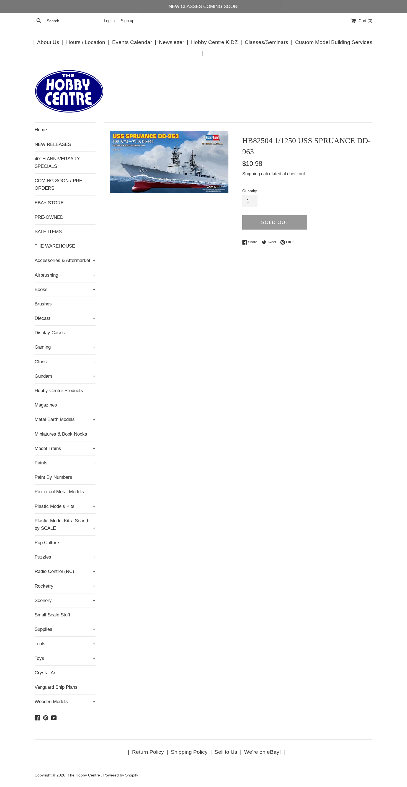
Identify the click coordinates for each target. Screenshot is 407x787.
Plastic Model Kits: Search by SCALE (65, 524)
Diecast (65, 318)
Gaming (65, 347)
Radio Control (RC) (65, 571)
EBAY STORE (49, 202)
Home (41, 129)
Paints (65, 462)
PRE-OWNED (49, 217)
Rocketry (65, 586)
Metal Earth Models (65, 419)
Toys (65, 658)
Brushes (43, 304)
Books (65, 289)
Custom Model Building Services (333, 42)
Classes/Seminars (266, 42)
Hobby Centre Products (59, 390)
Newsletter (171, 42)
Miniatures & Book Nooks (61, 434)
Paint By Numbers (53, 477)
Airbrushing (65, 275)
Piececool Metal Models (59, 491)
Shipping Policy (189, 752)
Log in (109, 20)
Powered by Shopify (120, 775)
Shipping (251, 173)
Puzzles (65, 557)
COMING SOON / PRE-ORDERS (59, 184)
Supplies (65, 629)
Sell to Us (226, 752)
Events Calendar (132, 42)
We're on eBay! (262, 752)
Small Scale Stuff (52, 615)
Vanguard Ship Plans (56, 687)
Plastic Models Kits (65, 506)
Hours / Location (85, 42)
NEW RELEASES (53, 144)
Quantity (249, 191)
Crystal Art (46, 672)
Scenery (65, 600)
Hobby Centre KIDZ (214, 42)
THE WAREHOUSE (55, 246)
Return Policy (148, 752)
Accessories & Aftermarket (65, 260)
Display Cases (50, 332)
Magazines (46, 405)
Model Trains (65, 448)
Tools (65, 643)
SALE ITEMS (48, 231)
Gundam (65, 376)
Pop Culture (47, 542)
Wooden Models (65, 701)
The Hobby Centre (84, 775)
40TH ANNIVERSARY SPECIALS (57, 162)
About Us (48, 42)
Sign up (127, 20)
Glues (65, 361)
